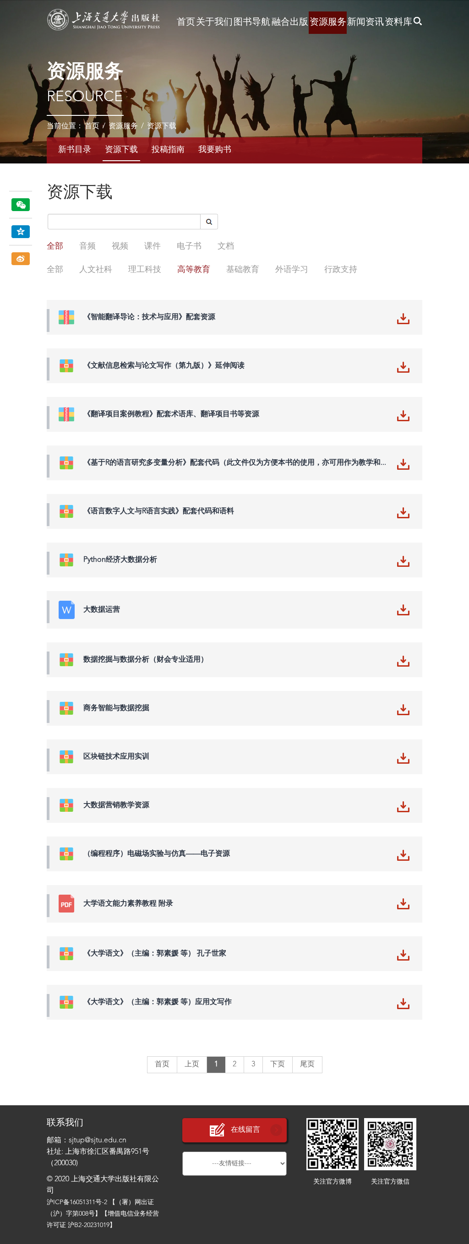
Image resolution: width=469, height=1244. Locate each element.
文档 (226, 246)
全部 (55, 246)
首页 (186, 22)
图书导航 (252, 22)
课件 (152, 246)
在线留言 (245, 1130)
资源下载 (161, 126)
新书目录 (74, 150)
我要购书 (214, 150)
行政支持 (340, 270)
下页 (277, 1064)
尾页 (307, 1064)
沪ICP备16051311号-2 (77, 1202)
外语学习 (291, 270)
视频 (120, 246)
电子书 (189, 246)
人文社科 (95, 270)
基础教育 (242, 270)
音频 (87, 246)
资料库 (398, 22)
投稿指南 (168, 150)
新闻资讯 (365, 22)
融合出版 (290, 22)
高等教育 (193, 270)
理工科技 (144, 270)
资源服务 (328, 22)
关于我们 (214, 22)
